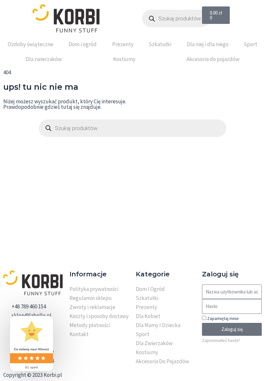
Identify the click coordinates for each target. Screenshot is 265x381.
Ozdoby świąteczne (30, 44)
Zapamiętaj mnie (222, 318)
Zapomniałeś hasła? (221, 340)
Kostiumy (124, 59)
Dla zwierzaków (44, 59)
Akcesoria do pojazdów (212, 59)
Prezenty (122, 44)
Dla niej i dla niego (207, 44)
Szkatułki (160, 44)
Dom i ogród (83, 44)
